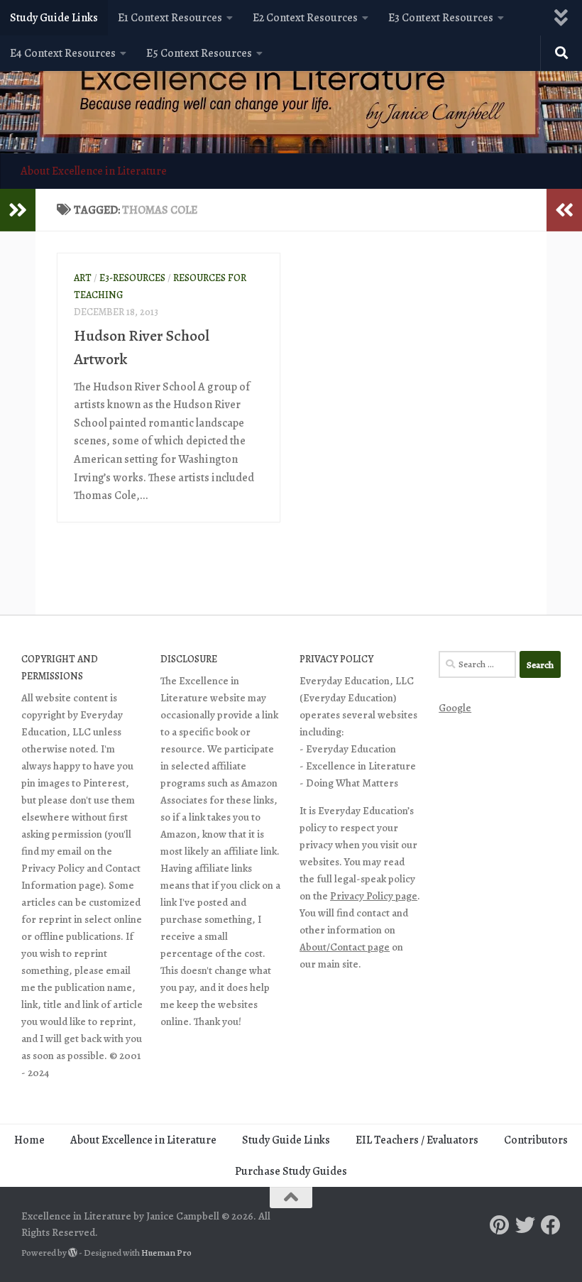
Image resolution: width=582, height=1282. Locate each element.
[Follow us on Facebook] (551, 1225)
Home (29, 1140)
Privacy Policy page (373, 896)
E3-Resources (132, 278)
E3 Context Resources (440, 18)
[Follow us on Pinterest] (500, 1225)
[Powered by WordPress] (72, 1252)
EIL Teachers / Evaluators (417, 1140)
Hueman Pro (166, 1253)
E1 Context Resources (170, 18)
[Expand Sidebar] (17, 210)
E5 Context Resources (199, 53)
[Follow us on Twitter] (525, 1225)
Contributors (536, 1140)
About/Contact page (345, 947)
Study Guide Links (54, 18)
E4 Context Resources (63, 53)
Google (455, 708)
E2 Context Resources (305, 18)
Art (83, 278)
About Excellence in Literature (94, 171)
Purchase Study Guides (291, 1171)
